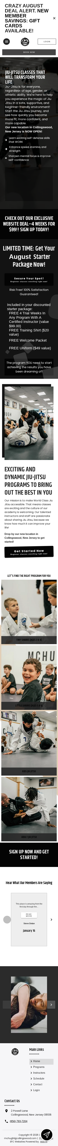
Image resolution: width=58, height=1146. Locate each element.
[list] (29, 327)
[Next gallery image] (51, 1005)
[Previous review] (7, 920)
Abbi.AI (43, 1141)
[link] (41, 1062)
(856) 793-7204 (18, 1121)
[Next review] (51, 920)
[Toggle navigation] (6, 41)
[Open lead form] (46, 1134)
